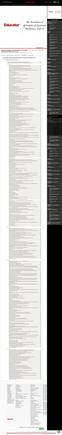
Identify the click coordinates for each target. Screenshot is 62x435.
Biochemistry (18, 388)
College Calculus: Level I (10, 399)
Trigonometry (9, 391)
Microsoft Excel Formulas (34, 404)
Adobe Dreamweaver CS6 (34, 414)
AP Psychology (45, 395)
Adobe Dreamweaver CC (34, 413)
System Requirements (33, 431)
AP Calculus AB (45, 385)
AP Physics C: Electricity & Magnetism (21, 396)
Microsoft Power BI (33, 408)
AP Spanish (44, 400)
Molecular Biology (18, 407)
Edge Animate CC (33, 417)
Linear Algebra (9, 402)
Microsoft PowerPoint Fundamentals (36, 409)
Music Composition (45, 412)
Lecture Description (29, 52)
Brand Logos (39, 431)
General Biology (18, 403)
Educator (31, 2)
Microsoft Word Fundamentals (35, 411)
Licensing (26, 431)
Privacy (50, 433)
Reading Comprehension (46, 409)
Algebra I (8, 387)
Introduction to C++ (33, 389)
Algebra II (8, 389)
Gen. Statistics (9, 396)
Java (31, 392)
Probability (9, 398)
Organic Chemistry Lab (19, 390)
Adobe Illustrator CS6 (34, 419)
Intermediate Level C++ (34, 390)
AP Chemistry (18, 387)
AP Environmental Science (19, 405)
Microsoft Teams (33, 410)
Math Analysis (9, 393)
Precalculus (9, 392)
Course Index (53, 433)
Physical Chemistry (18, 391)
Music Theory (45, 413)
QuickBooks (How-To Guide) (35, 401)
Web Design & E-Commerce (35, 388)
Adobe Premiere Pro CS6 (34, 420)
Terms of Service (46, 433)
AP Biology (17, 404)
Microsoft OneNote (33, 406)
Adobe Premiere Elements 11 (35, 421)
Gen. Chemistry (18, 386)
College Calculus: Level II (11, 400)
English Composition (46, 404)
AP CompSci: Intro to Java (34, 393)
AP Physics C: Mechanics (19, 395)
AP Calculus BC (45, 386)
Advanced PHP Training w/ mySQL (36, 395)
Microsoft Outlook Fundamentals (35, 407)
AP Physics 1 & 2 (18, 394)
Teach (19, 431)
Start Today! (41, 428)
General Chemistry (18, 385)
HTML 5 (32, 386)
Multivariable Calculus (10, 401)
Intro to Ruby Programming (35, 387)
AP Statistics (9, 395)
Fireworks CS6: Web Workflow (35, 423)
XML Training (32, 398)
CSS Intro (32, 391)
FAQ (29, 431)
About (16, 431)
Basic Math (9, 385)
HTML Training (33, 385)
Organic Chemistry (18, 389)
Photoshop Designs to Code (35, 416)
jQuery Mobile (33, 418)
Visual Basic (32, 397)
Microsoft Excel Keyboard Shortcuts (36, 405)
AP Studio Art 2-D (45, 397)
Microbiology (18, 406)
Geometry (9, 390)
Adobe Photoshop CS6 (34, 415)
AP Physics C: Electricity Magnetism (21, 398)
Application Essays (45, 405)
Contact (22, 431)
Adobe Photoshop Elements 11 (35, 424)
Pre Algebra (9, 386)
